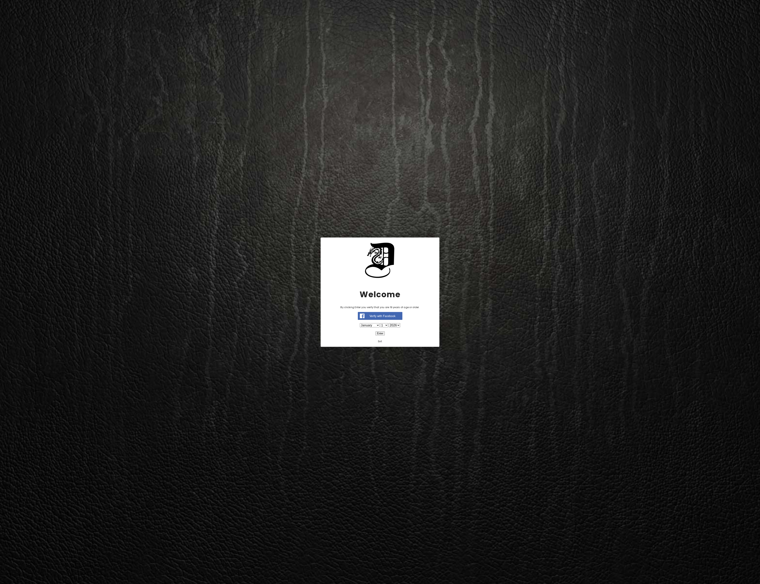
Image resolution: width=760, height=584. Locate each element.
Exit (380, 341)
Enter (380, 333)
